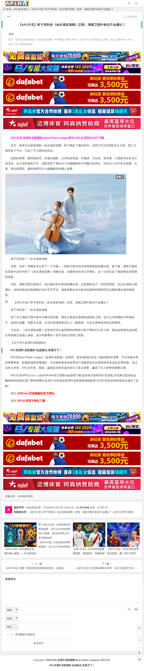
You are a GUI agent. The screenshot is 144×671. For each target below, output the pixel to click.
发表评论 (132, 16)
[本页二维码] (139, 659)
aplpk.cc (33, 375)
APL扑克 (84, 507)
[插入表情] (129, 609)
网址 (9, 626)
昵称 (12, 610)
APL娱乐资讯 (21, 9)
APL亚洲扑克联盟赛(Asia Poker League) (76, 660)
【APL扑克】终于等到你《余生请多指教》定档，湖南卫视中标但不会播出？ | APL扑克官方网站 (81, 512)
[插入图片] (136, 609)
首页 (8, 9)
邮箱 (12, 618)
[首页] (139, 628)
